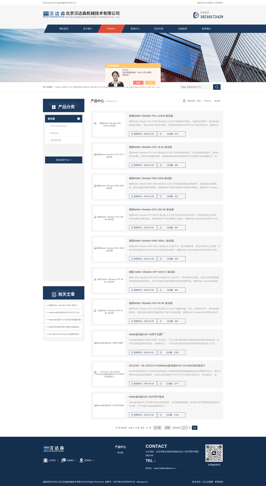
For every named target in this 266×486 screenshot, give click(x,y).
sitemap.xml (142, 482)
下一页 (157, 428)
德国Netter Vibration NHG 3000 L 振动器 (151, 240)
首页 (199, 101)
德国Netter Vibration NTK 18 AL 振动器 (150, 147)
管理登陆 (219, 482)
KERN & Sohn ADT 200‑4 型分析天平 (155, 87)
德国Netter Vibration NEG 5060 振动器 (150, 178)
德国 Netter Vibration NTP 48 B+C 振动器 (152, 272)
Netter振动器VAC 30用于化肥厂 (146, 334)
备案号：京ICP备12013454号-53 (120, 482)
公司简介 (52, 460)
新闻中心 (135, 28)
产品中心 (111, 28)
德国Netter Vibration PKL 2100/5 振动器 (151, 115)
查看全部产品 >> (63, 160)
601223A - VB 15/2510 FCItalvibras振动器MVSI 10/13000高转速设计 (167, 365)
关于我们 (87, 28)
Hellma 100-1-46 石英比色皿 (126, 87)
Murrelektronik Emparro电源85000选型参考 (65, 334)
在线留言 (210, 3)
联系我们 (219, 3)
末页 (167, 428)
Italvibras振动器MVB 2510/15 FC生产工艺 (65, 312)
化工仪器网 (208, 482)
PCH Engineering (58, 126)
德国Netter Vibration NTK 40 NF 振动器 (151, 303)
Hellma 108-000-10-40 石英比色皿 (98, 87)
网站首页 (63, 28)
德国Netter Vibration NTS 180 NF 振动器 (151, 209)
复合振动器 (56, 140)
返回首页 (201, 3)
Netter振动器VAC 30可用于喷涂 (146, 396)
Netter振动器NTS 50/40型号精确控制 (65, 320)
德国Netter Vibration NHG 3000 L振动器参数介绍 (65, 305)
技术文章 (158, 28)
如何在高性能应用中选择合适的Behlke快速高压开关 (65, 327)
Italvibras (55, 133)
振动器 (51, 118)
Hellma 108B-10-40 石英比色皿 (68, 87)
